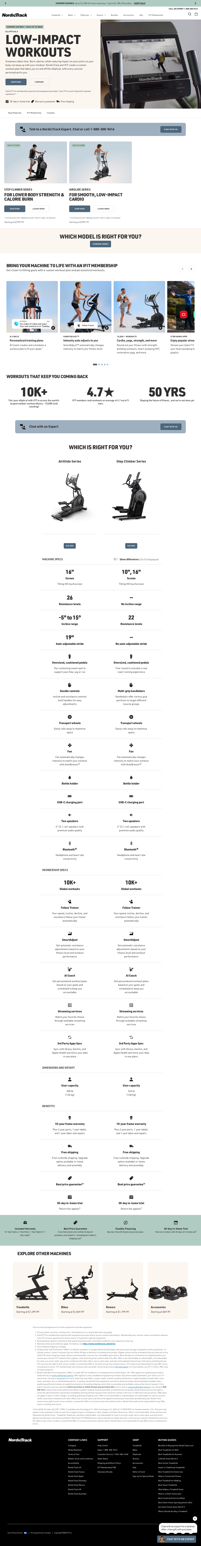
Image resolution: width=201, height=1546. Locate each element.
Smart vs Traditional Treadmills (171, 1467)
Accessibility (73, 1463)
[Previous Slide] (5, 3)
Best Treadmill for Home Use (170, 1472)
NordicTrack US (74, 1467)
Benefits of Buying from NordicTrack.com (175, 1445)
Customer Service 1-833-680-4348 (112, 1454)
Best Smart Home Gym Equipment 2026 (175, 1502)
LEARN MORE (39, 209)
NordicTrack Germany (77, 1480)
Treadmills (55, 15)
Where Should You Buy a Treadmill (172, 1511)
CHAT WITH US (171, 129)
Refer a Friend (139, 1472)
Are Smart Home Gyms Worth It (171, 1507)
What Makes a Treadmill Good (170, 1489)
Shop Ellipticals (14, 113)
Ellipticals (85, 15)
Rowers (100, 15)
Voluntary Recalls (105, 1472)
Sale (141, 15)
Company (72, 1445)
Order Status (102, 1458)
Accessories (128, 15)
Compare (51, 113)
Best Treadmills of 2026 (168, 1450)
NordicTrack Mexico (76, 1485)
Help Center (102, 1445)
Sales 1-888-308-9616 (107, 1450)
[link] (14, 15)
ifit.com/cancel (121, 1367)
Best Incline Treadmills (168, 1463)
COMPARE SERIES (100, 244)
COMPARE (39, 82)
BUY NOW (69, 546)
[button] (189, 14)
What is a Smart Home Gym (169, 1494)
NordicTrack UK (74, 1489)
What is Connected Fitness (169, 1476)
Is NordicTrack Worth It (168, 1458)
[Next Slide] (195, 3)
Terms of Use (73, 1454)
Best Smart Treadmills (167, 1485)
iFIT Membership (155, 15)
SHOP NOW (16, 82)
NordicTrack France (76, 1472)
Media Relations (75, 1450)
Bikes (70, 15)
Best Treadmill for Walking (169, 1480)
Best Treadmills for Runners (170, 1454)
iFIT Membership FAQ (106, 1467)
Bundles (114, 15)
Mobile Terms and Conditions (80, 1458)
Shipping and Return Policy (109, 1463)
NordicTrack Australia (77, 1494)
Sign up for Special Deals (143, 1476)
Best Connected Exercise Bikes (171, 1498)
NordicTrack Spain (76, 1476)
